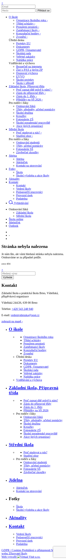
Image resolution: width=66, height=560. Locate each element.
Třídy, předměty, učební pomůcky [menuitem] (35, 109)
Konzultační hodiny (34, 350)
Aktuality (18, 517)
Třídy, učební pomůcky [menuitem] (29, 145)
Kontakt (16, 526)
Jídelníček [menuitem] (22, 162)
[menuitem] (13, 17)
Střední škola (21, 444)
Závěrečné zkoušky (34, 472)
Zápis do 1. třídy (33, 407)
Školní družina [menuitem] (24, 112)
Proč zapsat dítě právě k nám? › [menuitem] (34, 89)
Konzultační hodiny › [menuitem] (28, 33)
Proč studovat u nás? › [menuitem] (29, 132)
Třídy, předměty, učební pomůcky (43, 420)
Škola (19, 506)
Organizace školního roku (38, 337)
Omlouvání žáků (33, 417)
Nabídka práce (31, 376)
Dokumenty (30, 363)
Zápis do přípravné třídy (37, 403)
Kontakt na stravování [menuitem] (29, 165)
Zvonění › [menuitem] (21, 36)
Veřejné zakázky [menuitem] (25, 56)
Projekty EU (30, 360)
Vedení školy (23, 534)
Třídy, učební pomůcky (36, 465)
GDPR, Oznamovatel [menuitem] (28, 50)
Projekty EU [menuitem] (23, 43)
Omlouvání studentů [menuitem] (28, 142)
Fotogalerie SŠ (32, 468)
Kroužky (28, 426)
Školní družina (31, 423)
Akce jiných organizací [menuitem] (29, 126)
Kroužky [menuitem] (21, 116)
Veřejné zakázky (33, 373)
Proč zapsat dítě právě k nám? (40, 400)
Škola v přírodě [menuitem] (25, 83)
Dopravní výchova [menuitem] (27, 73)
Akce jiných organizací (36, 436)
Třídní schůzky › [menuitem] (25, 23)
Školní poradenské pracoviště (40, 433)
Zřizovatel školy (18, 553)
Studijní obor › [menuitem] (24, 135)
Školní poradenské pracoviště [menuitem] (33, 122)
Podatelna (21, 544)
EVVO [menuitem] (20, 76)
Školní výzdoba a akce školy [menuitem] (32, 175)
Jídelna (16, 480)
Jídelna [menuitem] (20, 159)
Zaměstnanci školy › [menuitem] (27, 30)
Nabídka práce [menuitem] (24, 59)
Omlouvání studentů (35, 462)
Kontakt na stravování (29, 491)
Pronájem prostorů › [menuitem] (27, 26)
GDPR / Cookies (11, 550)
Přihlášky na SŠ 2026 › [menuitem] (29, 99)
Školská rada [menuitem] (23, 53)
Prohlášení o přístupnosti (36, 550)
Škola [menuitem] (19, 172)
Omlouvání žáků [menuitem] (25, 106)
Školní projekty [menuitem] (25, 79)
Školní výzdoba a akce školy (32, 509)
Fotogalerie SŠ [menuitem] (24, 149)
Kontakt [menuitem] (20, 185)
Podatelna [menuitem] (21, 198)
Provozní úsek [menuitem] (24, 195)
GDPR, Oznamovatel (35, 366)
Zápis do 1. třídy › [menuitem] (26, 96)
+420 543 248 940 (22, 308)
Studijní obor (30, 455)
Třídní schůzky (32, 340)
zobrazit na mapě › (12, 321)
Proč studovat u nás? (35, 452)
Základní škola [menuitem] (24, 212)
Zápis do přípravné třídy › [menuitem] (31, 92)
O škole (16, 329)
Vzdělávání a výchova (29, 379)
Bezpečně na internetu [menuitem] (29, 66)
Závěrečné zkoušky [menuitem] (27, 152)
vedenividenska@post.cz (25, 315)
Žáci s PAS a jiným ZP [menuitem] (29, 69)
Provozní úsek (24, 540)
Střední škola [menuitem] (23, 215)
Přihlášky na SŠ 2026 (35, 410)
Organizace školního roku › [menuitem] (32, 20)
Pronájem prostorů (34, 343)
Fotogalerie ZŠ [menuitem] (24, 119)
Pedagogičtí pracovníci (29, 537)
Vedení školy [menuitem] (23, 188)
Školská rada (30, 370)
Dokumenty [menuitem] (23, 46)
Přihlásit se (44, 10)
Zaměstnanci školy (34, 346)
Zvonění (28, 353)
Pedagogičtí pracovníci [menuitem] (29, 192)
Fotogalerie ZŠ (32, 430)
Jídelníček (22, 487)
